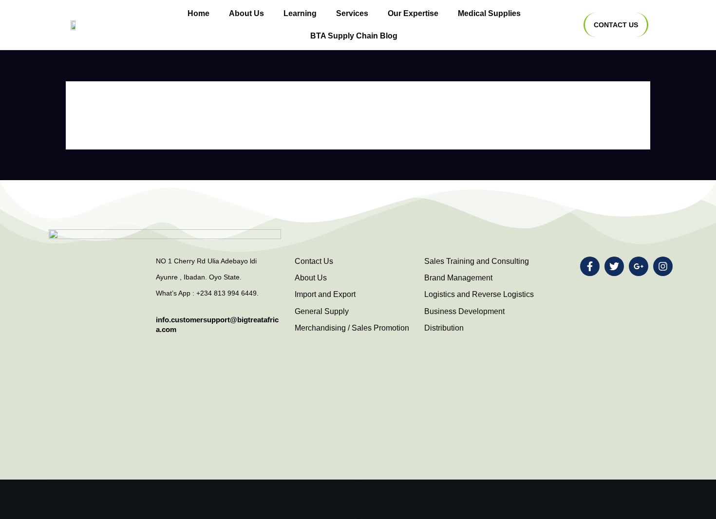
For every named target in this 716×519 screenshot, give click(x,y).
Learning (300, 13)
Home (198, 13)
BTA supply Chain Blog (353, 36)
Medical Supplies (489, 13)
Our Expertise (413, 13)
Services (352, 13)
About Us (246, 13)
